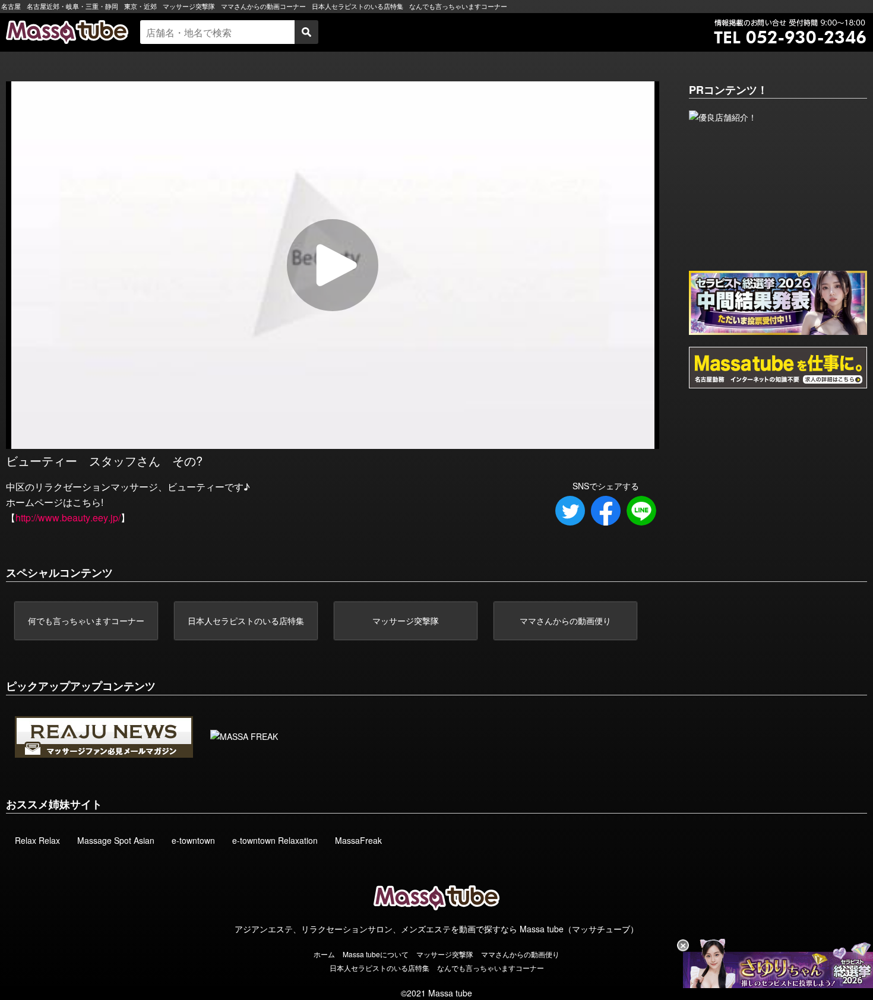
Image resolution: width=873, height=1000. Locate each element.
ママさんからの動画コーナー (263, 6)
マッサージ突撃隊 (189, 6)
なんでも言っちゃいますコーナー (458, 6)
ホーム (324, 954)
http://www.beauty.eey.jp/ (68, 517)
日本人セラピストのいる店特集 (357, 6)
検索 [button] (306, 32)
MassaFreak (358, 840)
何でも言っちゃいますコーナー (86, 620)
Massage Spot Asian (115, 840)
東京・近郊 (140, 6)
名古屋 (11, 6)
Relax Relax (37, 840)
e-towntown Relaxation (275, 840)
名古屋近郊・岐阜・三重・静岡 (72, 6)
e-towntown (193, 840)
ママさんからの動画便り (565, 620)
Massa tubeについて (376, 954)
